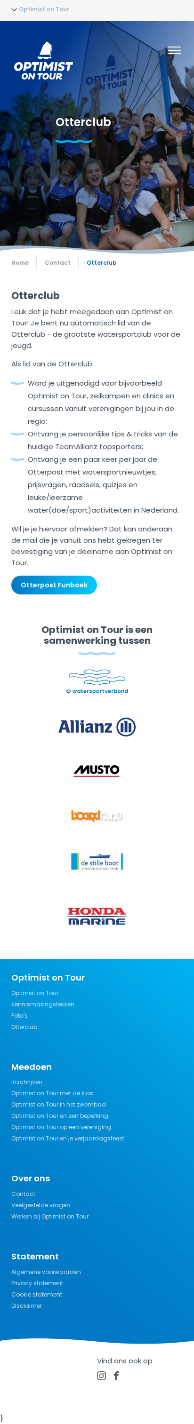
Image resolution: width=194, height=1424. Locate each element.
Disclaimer (26, 1306)
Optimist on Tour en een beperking (59, 1116)
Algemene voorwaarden (46, 1272)
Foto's (19, 1016)
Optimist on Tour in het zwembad (58, 1104)
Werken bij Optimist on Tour (50, 1216)
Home (20, 263)
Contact (23, 1194)
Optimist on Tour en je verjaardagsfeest (67, 1138)
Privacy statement (37, 1283)
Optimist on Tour (34, 993)
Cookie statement (36, 1294)
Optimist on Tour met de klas (52, 1093)
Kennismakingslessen (42, 1004)
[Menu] (174, 51)
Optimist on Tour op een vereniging (61, 1127)
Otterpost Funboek (54, 585)
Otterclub (24, 1027)
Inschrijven (26, 1082)
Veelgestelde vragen (40, 1205)
